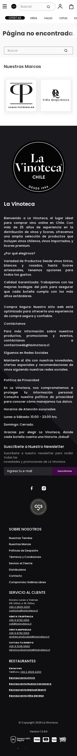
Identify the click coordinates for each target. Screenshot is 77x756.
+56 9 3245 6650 (19, 646)
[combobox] (36, 7)
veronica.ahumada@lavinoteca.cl (29, 650)
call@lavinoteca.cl (20, 623)
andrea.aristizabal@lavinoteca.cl (29, 636)
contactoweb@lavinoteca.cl (26, 345)
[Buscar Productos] (48, 6)
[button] (60, 7)
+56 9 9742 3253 (19, 620)
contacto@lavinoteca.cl (23, 610)
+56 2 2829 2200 (19, 607)
